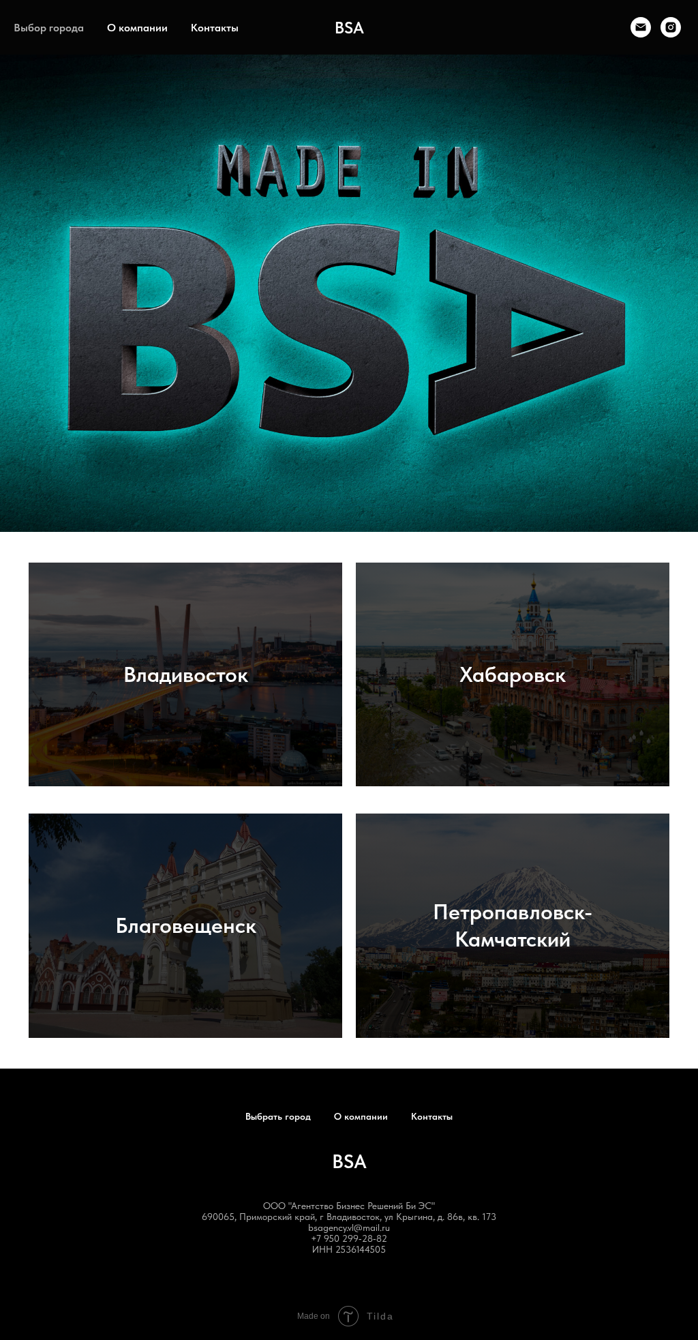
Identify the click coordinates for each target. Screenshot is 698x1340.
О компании (137, 27)
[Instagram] (671, 27)
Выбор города (49, 27)
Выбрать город (278, 1116)
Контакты (215, 27)
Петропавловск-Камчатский (512, 925)
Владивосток (185, 674)
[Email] (641, 27)
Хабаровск (512, 674)
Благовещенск (185, 925)
